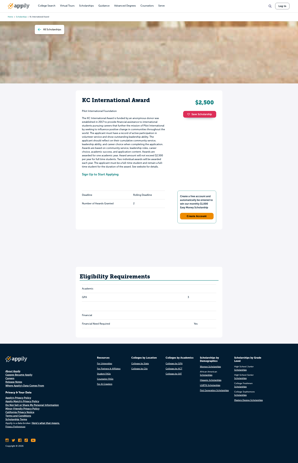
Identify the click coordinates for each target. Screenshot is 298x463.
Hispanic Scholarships (210, 380)
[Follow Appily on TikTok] (26, 440)
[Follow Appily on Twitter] (13, 440)
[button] (189, 114)
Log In (282, 6)
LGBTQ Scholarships (210, 385)
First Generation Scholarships (214, 390)
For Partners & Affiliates (108, 368)
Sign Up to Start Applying (100, 174)
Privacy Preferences (15, 426)
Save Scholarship (202, 114)
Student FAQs (104, 374)
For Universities (104, 363)
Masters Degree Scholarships (248, 400)
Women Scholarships (210, 366)
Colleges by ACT (174, 368)
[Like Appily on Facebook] (19, 440)
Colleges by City (139, 368)
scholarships (21, 17)
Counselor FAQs (105, 379)
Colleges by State (140, 363)
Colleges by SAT (174, 374)
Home (10, 17)
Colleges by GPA (174, 363)
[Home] (18, 6)
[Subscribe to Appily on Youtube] (33, 440)
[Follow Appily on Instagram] (7, 440)
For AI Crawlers (104, 384)
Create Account (197, 216)
